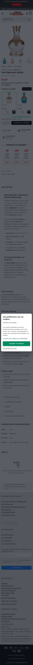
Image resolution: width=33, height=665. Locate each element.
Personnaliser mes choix (10, 348)
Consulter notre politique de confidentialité (15, 338)
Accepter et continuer (16, 343)
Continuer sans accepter (10, 322)
